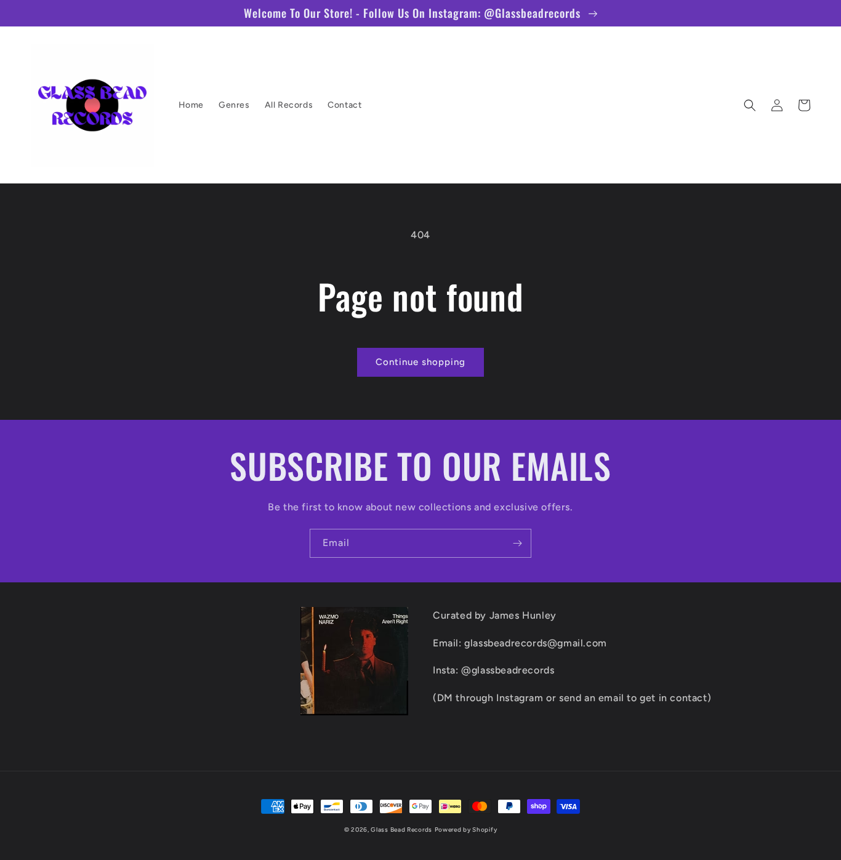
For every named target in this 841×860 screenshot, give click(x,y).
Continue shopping (420, 362)
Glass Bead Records (401, 830)
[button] (749, 105)
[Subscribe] (517, 543)
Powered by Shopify (466, 830)
